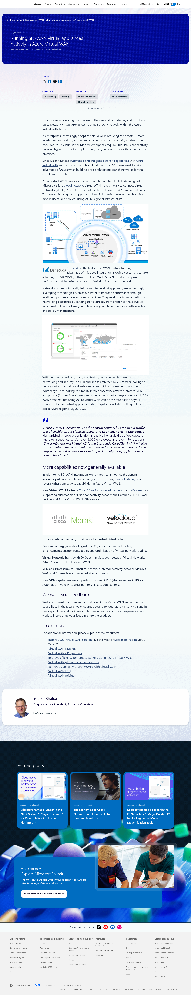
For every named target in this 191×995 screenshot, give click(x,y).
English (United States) (22, 985)
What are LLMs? (161, 967)
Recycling (141, 989)
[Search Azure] (157, 4)
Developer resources (134, 953)
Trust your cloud (16, 962)
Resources (111, 4)
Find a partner (101, 955)
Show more (93, 108)
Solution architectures (77, 955)
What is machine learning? (165, 953)
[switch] (173, 4)
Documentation (132, 943)
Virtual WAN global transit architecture (73, 662)
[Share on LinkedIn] (60, 81)
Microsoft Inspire (125, 639)
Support (72, 960)
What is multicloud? (162, 948)
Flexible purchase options (50, 957)
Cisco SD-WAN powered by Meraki (102, 490)
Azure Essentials (16, 967)
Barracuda (73, 268)
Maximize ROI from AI (48, 967)
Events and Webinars (134, 962)
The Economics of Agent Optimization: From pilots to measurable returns (92, 814)
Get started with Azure (18, 948)
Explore (47, 4)
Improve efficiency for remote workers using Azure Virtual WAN (89, 657)
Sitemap (63, 989)
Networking (50, 96)
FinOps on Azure (46, 962)
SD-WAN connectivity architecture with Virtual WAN (82, 666)
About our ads (155, 989)
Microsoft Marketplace (104, 950)
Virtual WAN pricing (61, 675)
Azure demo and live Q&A (79, 965)
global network (73, 185)
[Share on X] (55, 81)
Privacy (90, 989)
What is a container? (162, 972)
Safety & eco (129, 989)
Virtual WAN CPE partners (65, 653)
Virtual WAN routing (61, 648)
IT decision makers (87, 96)
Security (65, 96)
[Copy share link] (44, 81)
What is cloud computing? (165, 943)
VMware (136, 490)
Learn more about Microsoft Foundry (44, 893)
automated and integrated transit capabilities (99, 161)
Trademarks (115, 989)
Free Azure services (47, 953)
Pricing (85, 4)
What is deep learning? (163, 957)
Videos (128, 974)
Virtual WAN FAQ (59, 671)
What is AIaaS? (160, 962)
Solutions (72, 4)
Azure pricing (45, 948)
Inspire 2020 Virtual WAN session (70, 639)
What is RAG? (160, 976)
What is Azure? (15, 943)
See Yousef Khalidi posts (44, 713)
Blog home (16, 20)
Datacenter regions (17, 957)
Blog (128, 948)
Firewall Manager (127, 479)
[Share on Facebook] (49, 81)
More (124, 4)
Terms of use (102, 989)
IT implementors (86, 102)
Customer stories (16, 972)
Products (59, 4)
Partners (98, 4)
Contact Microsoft (77, 989)
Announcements (119, 96)
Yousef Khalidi (18, 49)
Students (129, 957)
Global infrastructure (18, 953)
